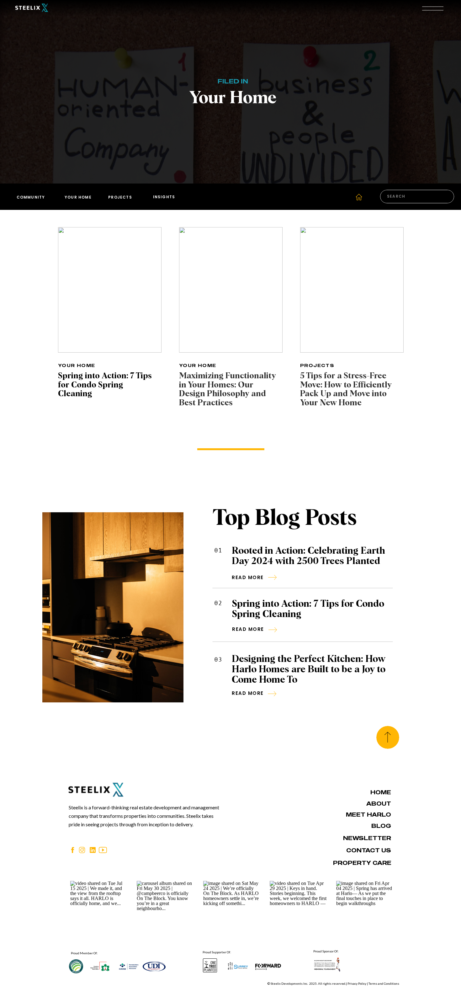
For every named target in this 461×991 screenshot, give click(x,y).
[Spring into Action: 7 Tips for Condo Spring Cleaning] (110, 290)
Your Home (76, 365)
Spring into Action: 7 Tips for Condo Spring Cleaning (105, 385)
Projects (317, 365)
